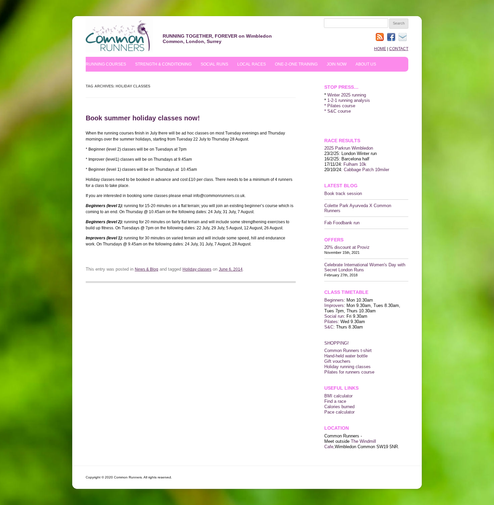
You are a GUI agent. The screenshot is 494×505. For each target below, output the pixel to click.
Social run (334, 316)
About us (366, 64)
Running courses (106, 64)
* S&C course (337, 111)
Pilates (331, 321)
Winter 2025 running (346, 95)
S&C (328, 326)
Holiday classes (196, 269)
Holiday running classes (347, 366)
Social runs (214, 64)
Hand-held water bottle (346, 355)
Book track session (343, 193)
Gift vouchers (337, 361)
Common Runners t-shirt (348, 350)
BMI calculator (338, 395)
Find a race (335, 401)
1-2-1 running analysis (348, 100)
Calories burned (339, 406)
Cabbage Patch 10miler (366, 169)
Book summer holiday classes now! (143, 118)
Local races (251, 64)
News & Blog (146, 269)
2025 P (331, 148)
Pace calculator (339, 412)
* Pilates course (339, 105)
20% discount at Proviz (347, 247)
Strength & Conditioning (163, 64)
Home (380, 48)
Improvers (334, 305)
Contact (398, 48)
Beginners (334, 300)
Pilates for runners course (349, 372)
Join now (336, 64)
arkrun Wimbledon (355, 148)
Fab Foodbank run (342, 222)
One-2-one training (296, 64)
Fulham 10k (354, 164)
